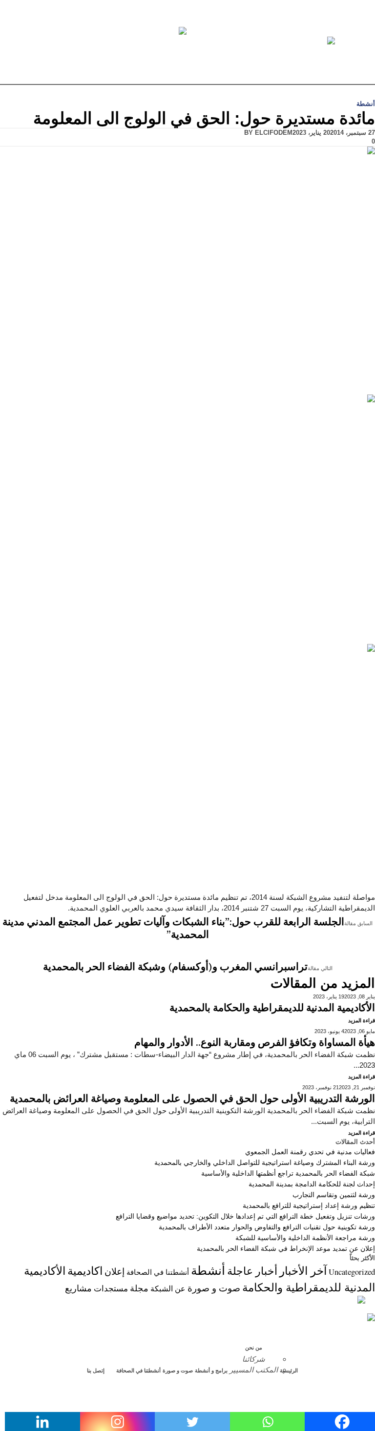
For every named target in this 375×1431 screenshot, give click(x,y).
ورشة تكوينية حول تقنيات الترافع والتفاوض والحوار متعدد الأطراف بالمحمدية (267, 1227)
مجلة (139, 1288)
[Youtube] (370, 1393)
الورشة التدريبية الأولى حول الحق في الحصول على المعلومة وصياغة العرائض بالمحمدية (192, 1099)
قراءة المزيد (361, 1020)
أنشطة (365, 103)
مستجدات (111, 1288)
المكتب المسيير (253, 1370)
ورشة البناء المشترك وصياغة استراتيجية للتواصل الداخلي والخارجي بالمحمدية (264, 1162)
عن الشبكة (168, 1288)
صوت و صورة (214, 1288)
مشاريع (78, 1288)
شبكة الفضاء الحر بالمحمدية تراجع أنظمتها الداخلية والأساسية (288, 1173)
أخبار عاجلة (252, 1271)
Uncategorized (352, 1271)
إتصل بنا (95, 1370)
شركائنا (253, 1359)
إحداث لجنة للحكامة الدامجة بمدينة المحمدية (312, 1184)
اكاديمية (85, 1270)
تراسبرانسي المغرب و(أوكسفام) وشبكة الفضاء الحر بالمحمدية (175, 967)
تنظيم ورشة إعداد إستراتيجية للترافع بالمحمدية (309, 1205)
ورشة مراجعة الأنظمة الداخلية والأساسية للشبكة (305, 1238)
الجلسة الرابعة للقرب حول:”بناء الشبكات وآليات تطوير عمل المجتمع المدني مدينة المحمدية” (173, 928)
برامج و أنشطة (211, 1370)
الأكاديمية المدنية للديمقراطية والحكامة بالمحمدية (272, 1008)
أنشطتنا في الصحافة (157, 1272)
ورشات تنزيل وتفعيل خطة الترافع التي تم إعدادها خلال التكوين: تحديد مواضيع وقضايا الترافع (245, 1216)
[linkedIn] (370, 1403)
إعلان (114, 1271)
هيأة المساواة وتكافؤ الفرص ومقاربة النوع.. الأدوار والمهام (254, 1043)
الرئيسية (289, 1370)
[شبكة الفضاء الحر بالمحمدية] (187, 41)
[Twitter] (370, 1382)
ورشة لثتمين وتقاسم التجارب (333, 1195)
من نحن (253, 1347)
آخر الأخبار (303, 1270)
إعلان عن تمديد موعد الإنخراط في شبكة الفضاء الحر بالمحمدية (286, 1248)
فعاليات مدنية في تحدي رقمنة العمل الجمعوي (310, 1152)
